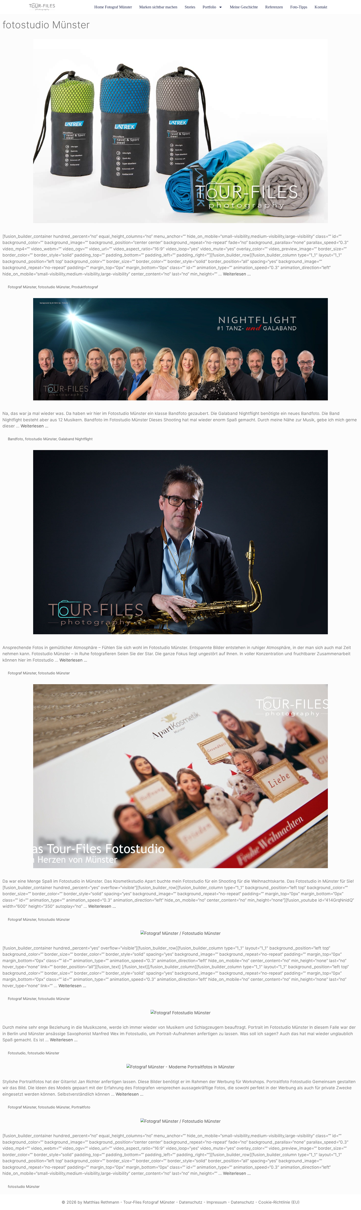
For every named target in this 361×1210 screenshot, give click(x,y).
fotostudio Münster (53, 287)
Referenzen (274, 7)
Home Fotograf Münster (113, 7)
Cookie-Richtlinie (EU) (279, 1202)
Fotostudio (17, 1053)
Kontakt (321, 7)
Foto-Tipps (298, 7)
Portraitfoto (80, 1107)
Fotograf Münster (22, 287)
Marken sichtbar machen (158, 7)
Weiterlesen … (237, 274)
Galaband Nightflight (75, 439)
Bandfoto (15, 439)
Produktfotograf (84, 287)
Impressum (217, 1202)
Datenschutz (190, 1202)
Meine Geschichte (244, 7)
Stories (190, 7)
